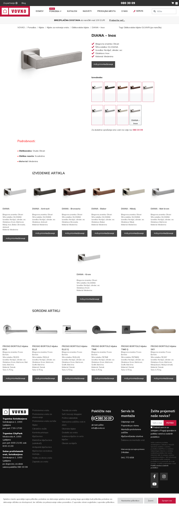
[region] (89, 500)
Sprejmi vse (167, 500)
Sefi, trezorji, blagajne (72, 414)
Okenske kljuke (69, 428)
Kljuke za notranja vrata (58, 27)
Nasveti (87, 11)
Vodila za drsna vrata (42, 457)
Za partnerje (9, 3)
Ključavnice (37, 436)
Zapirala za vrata (40, 461)
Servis (139, 11)
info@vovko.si (98, 428)
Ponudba (54, 11)
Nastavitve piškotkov (130, 500)
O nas (124, 11)
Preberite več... (117, 20)
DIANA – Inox (98, 27)
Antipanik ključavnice (42, 447)
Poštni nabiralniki (70, 418)
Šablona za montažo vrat (133, 440)
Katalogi (72, 11)
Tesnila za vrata (69, 410)
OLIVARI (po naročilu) (152, 27)
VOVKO (21, 27)
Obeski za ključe (69, 443)
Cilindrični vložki (39, 428)
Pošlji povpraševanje (103, 64)
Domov (40, 11)
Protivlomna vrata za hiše (44, 421)
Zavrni (150, 500)
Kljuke (41, 27)
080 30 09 (138, 129)
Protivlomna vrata (40, 410)
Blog (23, 3)
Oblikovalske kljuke (80, 27)
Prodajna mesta (106, 11)
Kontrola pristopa (40, 432)
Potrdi (170, 423)
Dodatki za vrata (70, 432)
